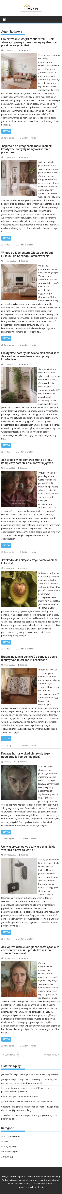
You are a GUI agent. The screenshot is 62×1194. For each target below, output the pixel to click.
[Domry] (4, 18)
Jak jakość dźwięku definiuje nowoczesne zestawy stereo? (30, 1074)
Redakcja (24, 50)
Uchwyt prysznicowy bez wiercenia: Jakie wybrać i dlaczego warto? (28, 848)
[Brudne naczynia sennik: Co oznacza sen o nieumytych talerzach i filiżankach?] (19, 669)
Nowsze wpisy (50, 1054)
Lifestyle (7, 245)
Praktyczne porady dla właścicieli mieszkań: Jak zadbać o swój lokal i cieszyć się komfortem (30, 356)
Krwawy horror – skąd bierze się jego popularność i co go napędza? (25, 755)
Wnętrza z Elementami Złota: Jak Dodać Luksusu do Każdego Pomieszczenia (27, 254)
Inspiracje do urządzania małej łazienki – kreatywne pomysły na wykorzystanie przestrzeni (28, 149)
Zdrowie (5, 1156)
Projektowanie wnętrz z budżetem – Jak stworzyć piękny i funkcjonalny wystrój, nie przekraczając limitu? (29, 42)
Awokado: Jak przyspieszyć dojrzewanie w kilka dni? (29, 561)
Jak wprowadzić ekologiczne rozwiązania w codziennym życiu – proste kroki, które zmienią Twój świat (30, 950)
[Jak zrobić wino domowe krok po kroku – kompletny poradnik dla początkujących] (19, 472)
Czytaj (6, 131)
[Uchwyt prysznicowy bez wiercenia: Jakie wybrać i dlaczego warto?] (19, 859)
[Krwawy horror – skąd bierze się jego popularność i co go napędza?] (19, 766)
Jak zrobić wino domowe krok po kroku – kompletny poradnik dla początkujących (28, 461)
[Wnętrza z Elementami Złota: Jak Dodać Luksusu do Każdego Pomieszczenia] (19, 265)
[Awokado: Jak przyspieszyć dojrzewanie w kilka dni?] (19, 572)
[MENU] (59, 19)
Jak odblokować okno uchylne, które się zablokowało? (27, 1101)
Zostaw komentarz (29, 138)
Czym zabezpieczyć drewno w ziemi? (19, 1096)
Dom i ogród (9, 138)
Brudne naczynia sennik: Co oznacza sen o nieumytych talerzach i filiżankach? (29, 658)
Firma (4, 1141)
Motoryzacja (7, 1151)
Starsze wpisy (11, 1054)
